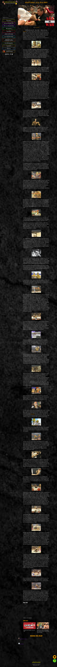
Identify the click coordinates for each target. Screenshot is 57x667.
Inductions (8, 20)
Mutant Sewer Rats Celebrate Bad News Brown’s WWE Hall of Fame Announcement (43, 631)
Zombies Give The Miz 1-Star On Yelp (29, 631)
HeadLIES (9, 31)
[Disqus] (36, 647)
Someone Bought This (9, 23)
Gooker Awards (9, 51)
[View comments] (54, 657)
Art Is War (8, 46)
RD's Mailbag (9, 28)
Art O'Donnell (37, 27)
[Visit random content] (54, 660)
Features (9, 48)
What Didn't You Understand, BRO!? (9, 40)
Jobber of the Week (9, 34)
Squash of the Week (9, 36)
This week (24, 31)
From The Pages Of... (9, 43)
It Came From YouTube (9, 26)
